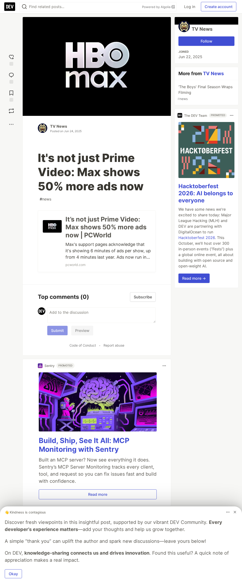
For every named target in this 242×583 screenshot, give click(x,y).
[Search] (24, 6)
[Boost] (11, 111)
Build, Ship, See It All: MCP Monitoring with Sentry (84, 445)
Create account (219, 6)
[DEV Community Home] (10, 6)
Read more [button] (97, 494)
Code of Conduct (82, 345)
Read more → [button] (194, 278)
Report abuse (114, 345)
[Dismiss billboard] (235, 512)
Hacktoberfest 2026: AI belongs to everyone (205, 193)
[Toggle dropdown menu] (164, 366)
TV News (58, 126)
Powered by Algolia (156, 7)
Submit (57, 330)
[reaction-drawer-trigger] (11, 59)
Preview (82, 330)
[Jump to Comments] (11, 77)
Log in (189, 6)
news (45, 199)
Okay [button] (13, 573)
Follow (206, 41)
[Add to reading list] (11, 95)
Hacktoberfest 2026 (196, 237)
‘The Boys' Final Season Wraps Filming (205, 92)
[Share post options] (11, 124)
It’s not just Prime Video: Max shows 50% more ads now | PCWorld (106, 227)
